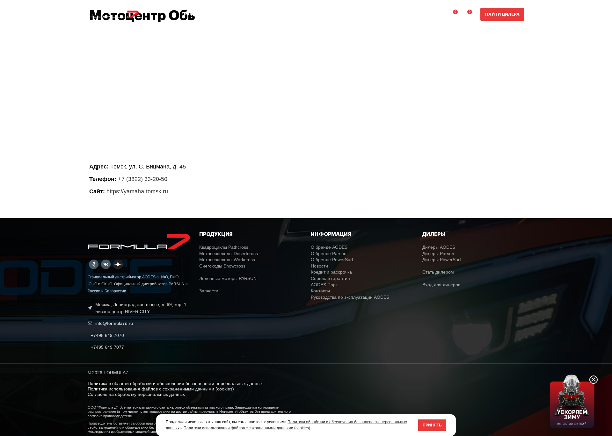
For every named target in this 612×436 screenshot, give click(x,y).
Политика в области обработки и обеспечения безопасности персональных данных (175, 383)
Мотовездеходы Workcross (227, 259)
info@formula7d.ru (114, 323)
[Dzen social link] (118, 264)
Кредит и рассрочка (331, 272)
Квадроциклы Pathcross (223, 247)
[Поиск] (439, 14)
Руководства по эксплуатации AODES (350, 297)
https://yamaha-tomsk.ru (137, 191)
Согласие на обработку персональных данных (136, 394)
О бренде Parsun (328, 253)
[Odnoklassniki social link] (93, 264)
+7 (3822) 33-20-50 (142, 179)
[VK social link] (106, 264)
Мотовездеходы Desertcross (228, 253)
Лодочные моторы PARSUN (228, 278)
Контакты (320, 290)
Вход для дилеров (441, 284)
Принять (432, 425)
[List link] (139, 335)
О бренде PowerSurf (332, 259)
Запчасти (208, 290)
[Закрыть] (593, 379)
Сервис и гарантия (330, 278)
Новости (319, 265)
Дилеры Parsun (438, 253)
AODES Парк (324, 284)
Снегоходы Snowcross (222, 265)
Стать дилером (438, 272)
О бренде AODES (329, 247)
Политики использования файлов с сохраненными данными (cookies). (247, 428)
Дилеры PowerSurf (441, 259)
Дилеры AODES (438, 247)
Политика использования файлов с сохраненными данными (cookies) (161, 388)
